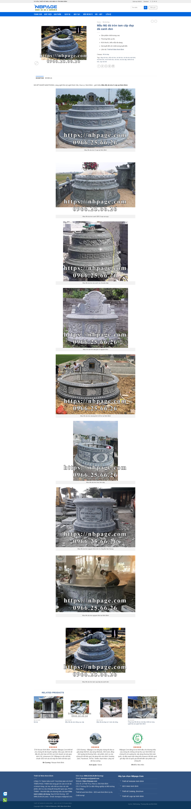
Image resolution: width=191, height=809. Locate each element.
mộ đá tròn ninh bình (129, 57)
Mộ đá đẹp (106, 22)
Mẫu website (88, 14)
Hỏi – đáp (98, 14)
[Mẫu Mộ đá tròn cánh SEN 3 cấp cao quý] (95, 185)
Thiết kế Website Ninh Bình (43, 803)
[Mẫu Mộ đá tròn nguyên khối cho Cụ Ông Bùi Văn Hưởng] (95, 517)
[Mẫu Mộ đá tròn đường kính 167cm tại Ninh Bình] (95, 384)
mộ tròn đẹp (123, 59)
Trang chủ (38, 14)
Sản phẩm (57, 14)
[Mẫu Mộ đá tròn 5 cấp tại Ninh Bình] (95, 118)
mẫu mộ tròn (112, 57)
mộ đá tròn (120, 57)
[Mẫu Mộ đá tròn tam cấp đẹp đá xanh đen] (95, 650)
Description (40, 78)
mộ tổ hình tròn (109, 59)
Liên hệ (108, 14)
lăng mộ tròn (104, 57)
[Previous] (33, 712)
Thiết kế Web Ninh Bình (115, 49)
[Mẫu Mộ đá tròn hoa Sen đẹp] (95, 451)
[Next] (157, 712)
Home (99, 22)
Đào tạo (77, 14)
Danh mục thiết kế (137, 1)
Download (146, 1)
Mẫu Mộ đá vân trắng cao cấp (74, 722)
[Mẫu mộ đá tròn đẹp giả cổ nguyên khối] (95, 318)
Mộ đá (36, 722)
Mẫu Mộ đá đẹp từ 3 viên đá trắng (107, 722)
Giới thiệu (48, 14)
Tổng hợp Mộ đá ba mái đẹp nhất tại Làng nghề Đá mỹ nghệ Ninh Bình (141, 723)
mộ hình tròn (100, 59)
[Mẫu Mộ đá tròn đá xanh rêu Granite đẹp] (95, 251)
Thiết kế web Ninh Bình (84, 792)
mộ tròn (117, 59)
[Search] (145, 7)
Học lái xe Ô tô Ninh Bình (63, 803)
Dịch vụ (67, 14)
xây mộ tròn (103, 61)
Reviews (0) (48, 78)
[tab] (40, 78)
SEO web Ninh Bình (101, 792)
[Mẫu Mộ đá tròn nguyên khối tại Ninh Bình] (95, 583)
